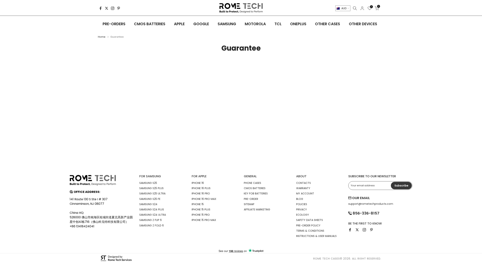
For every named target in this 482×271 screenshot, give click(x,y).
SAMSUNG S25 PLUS (151, 188)
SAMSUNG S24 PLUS (151, 209)
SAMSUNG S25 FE (149, 199)
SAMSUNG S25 (148, 183)
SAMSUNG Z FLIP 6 (150, 220)
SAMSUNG (227, 24)
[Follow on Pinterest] (118, 8)
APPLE (179, 24)
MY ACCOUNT (305, 193)
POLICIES (301, 204)
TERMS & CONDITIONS (310, 231)
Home (101, 37)
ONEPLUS (298, 24)
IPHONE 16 (198, 183)
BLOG (299, 199)
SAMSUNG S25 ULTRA (152, 193)
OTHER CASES (327, 24)
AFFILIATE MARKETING (257, 209)
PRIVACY (301, 209)
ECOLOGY (302, 215)
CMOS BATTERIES (149, 24)
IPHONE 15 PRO (201, 215)
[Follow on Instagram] (112, 8)
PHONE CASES (252, 183)
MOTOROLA (255, 24)
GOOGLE (201, 24)
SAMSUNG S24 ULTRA (152, 215)
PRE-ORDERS (114, 24)
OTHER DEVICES (363, 24)
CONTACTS (303, 183)
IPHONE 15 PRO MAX (204, 220)
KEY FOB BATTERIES (256, 193)
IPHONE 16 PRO (201, 193)
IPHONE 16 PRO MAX (204, 199)
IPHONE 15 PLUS (201, 209)
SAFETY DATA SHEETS (309, 220)
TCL (278, 24)
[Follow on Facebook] (100, 8)
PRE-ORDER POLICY (308, 225)
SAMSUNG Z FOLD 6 (151, 225)
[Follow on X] (106, 8)
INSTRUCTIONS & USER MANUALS (316, 236)
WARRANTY (303, 188)
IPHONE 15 (198, 204)
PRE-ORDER (251, 199)
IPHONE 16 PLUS (201, 188)
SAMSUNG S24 (148, 204)
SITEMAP (249, 204)
